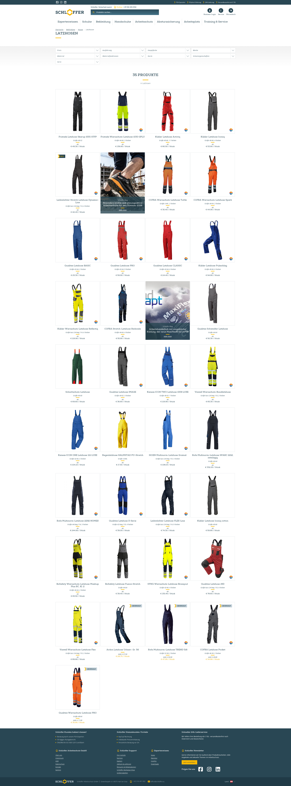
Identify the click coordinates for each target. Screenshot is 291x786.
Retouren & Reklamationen (126, 767)
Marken (119, 761)
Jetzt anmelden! (189, 762)
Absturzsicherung (168, 22)
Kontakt (58, 767)
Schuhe (87, 22)
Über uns (58, 755)
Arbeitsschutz (144, 22)
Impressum (59, 758)
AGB (57, 761)
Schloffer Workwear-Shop (126, 770)
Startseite (59, 30)
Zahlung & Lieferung (124, 764)
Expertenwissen (68, 22)
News (153, 755)
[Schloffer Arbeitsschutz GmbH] (69, 12)
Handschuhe (123, 22)
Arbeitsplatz (192, 22)
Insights (154, 761)
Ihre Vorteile (121, 755)
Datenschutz (59, 764)
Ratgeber (154, 758)
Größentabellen (122, 773)
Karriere (58, 770)
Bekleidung (103, 22)
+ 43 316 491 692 (126, 7)
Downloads (155, 764)
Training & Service (216, 22)
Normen (120, 758)
